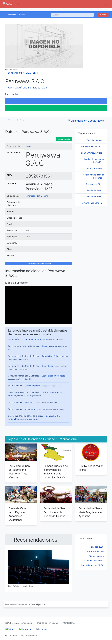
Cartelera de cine (95, 551)
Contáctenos (69, 623)
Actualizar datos (64, 139)
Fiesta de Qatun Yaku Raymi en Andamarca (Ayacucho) (17, 514)
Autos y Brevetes (94, 168)
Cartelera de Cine (94, 184)
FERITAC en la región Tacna (90, 467)
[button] (56, 101)
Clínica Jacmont (32, 385)
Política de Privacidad (47, 623)
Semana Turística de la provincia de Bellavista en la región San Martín (55, 471)
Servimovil (29, 402)
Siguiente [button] (20, 120)
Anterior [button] (11, 120)
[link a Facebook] (25, 629)
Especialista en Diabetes (53, 375)
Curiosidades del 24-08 (92, 565)
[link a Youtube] (41, 629)
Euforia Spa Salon (50, 356)
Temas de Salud (95, 190)
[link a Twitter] (9, 629)
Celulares (103, 15)
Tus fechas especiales (93, 560)
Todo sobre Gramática (92, 146)
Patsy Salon (47, 366)
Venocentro (30, 409)
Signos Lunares (96, 556)
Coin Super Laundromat (33, 339)
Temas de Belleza (94, 196)
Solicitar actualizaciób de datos (39, 264)
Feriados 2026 (97, 547)
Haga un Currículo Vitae (91, 153)
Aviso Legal (26, 623)
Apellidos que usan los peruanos (93, 176)
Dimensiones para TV (92, 203)
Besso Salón (48, 346)
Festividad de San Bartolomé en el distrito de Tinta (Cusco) (19, 471)
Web (28, 230)
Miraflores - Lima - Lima (37, 196)
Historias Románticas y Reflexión (93, 160)
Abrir (28, 236)
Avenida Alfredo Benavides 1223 (27, 87)
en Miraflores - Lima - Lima (23, 73)
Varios (22, 15)
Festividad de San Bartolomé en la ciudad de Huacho (54, 512)
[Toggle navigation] (105, 4)
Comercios (11, 15)
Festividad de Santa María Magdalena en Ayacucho (90, 512)
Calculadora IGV (95, 140)
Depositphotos (38, 604)
